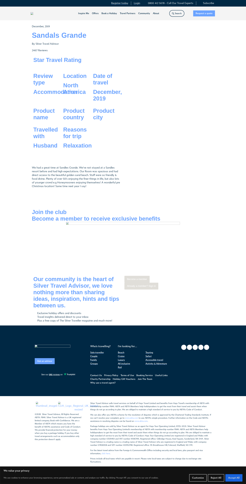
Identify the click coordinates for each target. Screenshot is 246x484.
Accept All (234, 477)
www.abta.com (131, 418)
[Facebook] (183, 347)
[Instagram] (189, 347)
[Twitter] (195, 347)
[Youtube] (200, 347)
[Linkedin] (206, 347)
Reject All (216, 477)
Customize (198, 477)
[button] (84, 13)
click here (106, 453)
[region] (123, 475)
